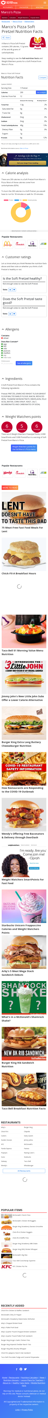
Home (4, 1377)
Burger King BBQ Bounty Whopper (13, 1349)
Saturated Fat (7, 109)
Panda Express (6, 1148)
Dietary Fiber (7, 129)
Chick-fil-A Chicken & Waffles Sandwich (15, 1310)
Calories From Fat (8, 96)
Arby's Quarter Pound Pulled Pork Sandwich (16, 1336)
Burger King (28, 1127)
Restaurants (8, 7)
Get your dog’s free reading (27, 163)
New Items (39, 7)
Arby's (3, 1127)
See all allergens (24, 363)
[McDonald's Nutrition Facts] (8, 244)
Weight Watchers (23, 18)
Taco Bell (27, 1161)
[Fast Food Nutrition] (9, 3)
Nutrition (4, 18)
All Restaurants (24, 1171)
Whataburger (28, 1165)
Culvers (3, 1136)
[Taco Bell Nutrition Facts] (32, 244)
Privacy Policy (27, 1410)
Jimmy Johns (28, 1140)
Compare (43, 77)
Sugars (5, 133)
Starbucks (27, 1157)
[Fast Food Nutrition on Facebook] (16, 1369)
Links (17, 1410)
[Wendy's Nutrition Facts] (8, 473)
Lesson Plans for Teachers (32, 1380)
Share (7, 38)
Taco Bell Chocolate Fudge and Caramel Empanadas (20, 1357)
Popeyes (4, 1153)
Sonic (3, 1157)
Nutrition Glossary (11, 1380)
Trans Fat (6, 113)
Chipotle (27, 1131)
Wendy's (4, 1165)
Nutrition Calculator (29, 1377)
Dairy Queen (28, 1136)
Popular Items (35, 18)
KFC (2, 1144)
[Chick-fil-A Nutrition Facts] (20, 244)
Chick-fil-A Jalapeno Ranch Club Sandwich (16, 1353)
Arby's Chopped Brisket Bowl (11, 1323)
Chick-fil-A (4, 1131)
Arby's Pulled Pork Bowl (9, 1327)
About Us (7, 1383)
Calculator (23, 7)
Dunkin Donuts (6, 1140)
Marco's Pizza (24, 148)
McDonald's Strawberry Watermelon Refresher (18, 1319)
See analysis (41, 92)
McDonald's (28, 1144)
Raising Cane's (29, 1153)
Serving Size (6, 88)
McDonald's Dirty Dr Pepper (11, 1315)
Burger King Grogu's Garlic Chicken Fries (15, 1340)
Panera (26, 1148)
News (42, 1377)
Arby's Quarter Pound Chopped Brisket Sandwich (18, 1332)
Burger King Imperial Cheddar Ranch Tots (16, 1344)
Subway (4, 1161)
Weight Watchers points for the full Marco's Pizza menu (24, 448)
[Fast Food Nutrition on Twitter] (25, 1369)
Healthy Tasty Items (21, 1383)
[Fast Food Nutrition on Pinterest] (20, 1369)
